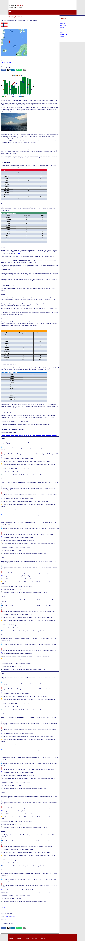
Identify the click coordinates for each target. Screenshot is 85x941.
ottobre (43, 435)
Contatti (27, 939)
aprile (16, 435)
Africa (61, 21)
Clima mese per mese (6, 62)
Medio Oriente (63, 34)
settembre (38, 435)
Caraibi (61, 30)
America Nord (63, 23)
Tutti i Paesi (6, 919)
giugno (25, 435)
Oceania (62, 36)
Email (24, 69)
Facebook (4, 69)
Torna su (3, 907)
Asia (61, 29)
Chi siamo (19, 939)
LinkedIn (13, 69)
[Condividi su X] (8, 70)
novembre (48, 435)
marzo (12, 435)
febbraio (8, 435)
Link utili (35, 939)
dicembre (54, 435)
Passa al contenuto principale (15, 1)
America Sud (63, 25)
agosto (33, 435)
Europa (13, 60)
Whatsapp (19, 69)
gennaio (3, 435)
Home (8, 60)
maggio (21, 435)
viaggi (16, 4)
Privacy (43, 939)
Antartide (62, 27)
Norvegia (20, 60)
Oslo (19, 253)
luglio (29, 435)
